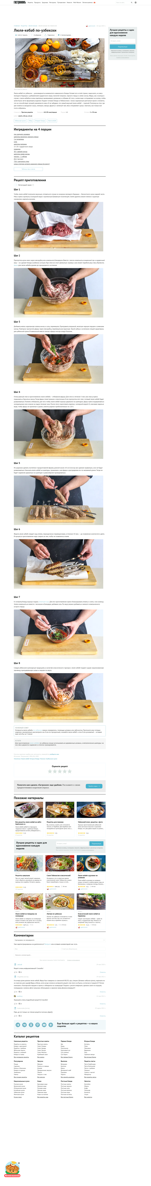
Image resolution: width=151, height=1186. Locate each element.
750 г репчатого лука (21, 161)
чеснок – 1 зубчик (20, 156)
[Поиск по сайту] (124, 2)
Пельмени (87, 1048)
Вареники (87, 1050)
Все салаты (40, 1057)
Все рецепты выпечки (67, 1077)
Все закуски (41, 1077)
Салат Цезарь (41, 1048)
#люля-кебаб (24, 759)
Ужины (16, 1074)
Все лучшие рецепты (20, 1077)
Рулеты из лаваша (43, 1066)
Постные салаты (66, 1084)
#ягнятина (17, 759)
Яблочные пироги (19, 1050)
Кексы (63, 1068)
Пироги (63, 1074)
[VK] (24, 1025)
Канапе (39, 1068)
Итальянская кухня (20, 1088)
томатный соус (44, 602)
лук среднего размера (22, 134)
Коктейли (87, 1084)
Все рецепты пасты (90, 1077)
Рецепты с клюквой (20, 1052)
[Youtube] (44, 1025)
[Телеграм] (18, 1025)
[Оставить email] (72, 843)
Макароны (87, 1074)
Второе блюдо (40, 121)
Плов (86, 1046)
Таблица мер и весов (28, 169)
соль (15, 142)
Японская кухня (19, 1094)
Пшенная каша (42, 1092)
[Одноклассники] (31, 1025)
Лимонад (87, 1090)
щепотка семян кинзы (22, 154)
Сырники (17, 1066)
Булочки (63, 1066)
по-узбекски (37, 730)
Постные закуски (66, 1086)
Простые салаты (42, 1044)
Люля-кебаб (52, 121)
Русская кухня (18, 1084)
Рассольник (64, 1048)
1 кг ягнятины (19, 139)
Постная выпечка (66, 1090)
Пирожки (64, 1072)
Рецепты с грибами (20, 1048)
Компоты (87, 1092)
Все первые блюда (67, 1057)
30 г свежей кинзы (20, 152)
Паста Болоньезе (89, 1066)
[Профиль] (136, 2)
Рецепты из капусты (20, 1044)
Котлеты (87, 1044)
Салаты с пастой (89, 1072)
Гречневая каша (42, 1084)
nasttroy (19, 996)
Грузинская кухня (19, 1086)
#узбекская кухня (51, 759)
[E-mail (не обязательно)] (83, 949)
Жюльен (40, 1064)
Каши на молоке (42, 1094)
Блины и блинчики (20, 1068)
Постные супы (65, 1088)
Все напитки (88, 1097)
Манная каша (41, 1090)
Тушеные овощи (89, 1054)
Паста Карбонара (90, 1064)
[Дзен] (50, 1025)
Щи (62, 1044)
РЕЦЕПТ (49, 873)
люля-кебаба (34, 743)
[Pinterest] (37, 1025)
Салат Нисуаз (41, 1050)
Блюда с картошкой (20, 1046)
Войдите (48, 944)
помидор (17, 149)
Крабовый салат (42, 1054)
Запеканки (17, 1072)
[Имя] (36, 949)
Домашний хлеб (66, 1070)
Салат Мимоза (41, 1052)
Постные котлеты (66, 1094)
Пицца (16, 1064)
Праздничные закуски (44, 1070)
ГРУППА (17, 819)
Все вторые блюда (90, 1057)
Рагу (85, 1052)
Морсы (86, 1086)
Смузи (86, 1094)
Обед (30, 121)
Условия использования (87, 850)
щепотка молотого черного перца (26, 137)
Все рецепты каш (42, 1097)
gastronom (91, 26)
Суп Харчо (64, 1054)
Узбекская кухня (20, 121)
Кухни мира (18, 1097)
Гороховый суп (65, 1050)
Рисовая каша (41, 1088)
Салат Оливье (41, 1046)
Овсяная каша (41, 1086)
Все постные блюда (67, 1097)
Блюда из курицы (19, 1070)
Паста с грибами (89, 1068)
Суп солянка (65, 1052)
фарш (16, 265)
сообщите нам (54, 754)
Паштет (39, 1072)
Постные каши (65, 1092)
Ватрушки (64, 1064)
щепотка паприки (20, 144)
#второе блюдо (34, 759)
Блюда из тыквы (19, 1054)
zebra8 (19, 964)
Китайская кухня (19, 1090)
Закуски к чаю (42, 1074)
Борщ (62, 1046)
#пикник (42, 759)
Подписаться (96, 844)
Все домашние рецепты (21, 1057)
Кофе (86, 1088)
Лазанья (87, 1070)
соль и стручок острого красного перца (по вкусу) (32, 164)
